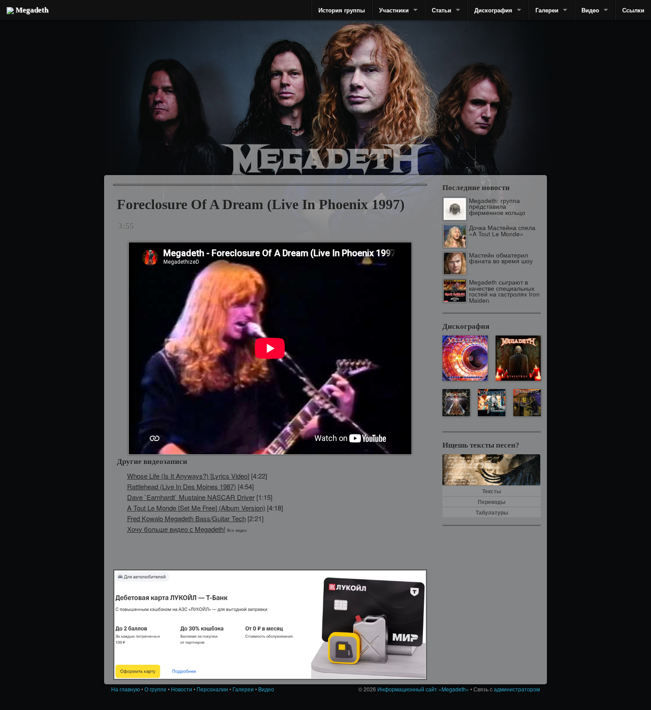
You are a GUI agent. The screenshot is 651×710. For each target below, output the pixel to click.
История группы (341, 10)
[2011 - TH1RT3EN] (518, 358)
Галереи (546, 10)
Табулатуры (492, 512)
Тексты (491, 491)
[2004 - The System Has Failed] (526, 402)
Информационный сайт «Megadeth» (423, 689)
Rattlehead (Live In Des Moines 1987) (181, 486)
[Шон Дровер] (159, 95)
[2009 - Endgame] (455, 402)
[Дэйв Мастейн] (365, 80)
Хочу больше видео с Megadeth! (176, 529)
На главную (125, 689)
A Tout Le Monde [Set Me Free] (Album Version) (196, 507)
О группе (155, 689)
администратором (517, 689)
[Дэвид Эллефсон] (477, 106)
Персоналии (212, 689)
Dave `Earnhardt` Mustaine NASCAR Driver (191, 497)
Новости (181, 689)
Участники (394, 10)
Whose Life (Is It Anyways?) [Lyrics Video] (188, 475)
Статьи (441, 10)
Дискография (493, 10)
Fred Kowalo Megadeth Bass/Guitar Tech (186, 518)
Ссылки (633, 10)
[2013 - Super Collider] (465, 358)
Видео (590, 10)
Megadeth (31, 10)
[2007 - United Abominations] (491, 402)
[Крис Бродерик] (287, 82)
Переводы (491, 502)
